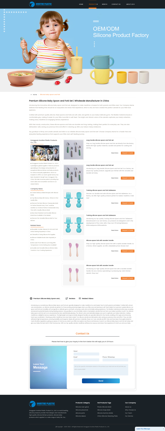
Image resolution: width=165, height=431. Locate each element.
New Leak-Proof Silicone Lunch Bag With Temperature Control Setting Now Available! (44, 244)
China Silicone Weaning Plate (107, 416)
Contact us (116, 4)
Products (92, 4)
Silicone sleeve (81, 416)
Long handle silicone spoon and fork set (100, 140)
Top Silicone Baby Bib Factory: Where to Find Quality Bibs (44, 199)
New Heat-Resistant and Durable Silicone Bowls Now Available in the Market (43, 214)
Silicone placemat (82, 410)
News (104, 4)
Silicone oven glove (82, 407)
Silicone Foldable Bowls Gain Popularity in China (43, 239)
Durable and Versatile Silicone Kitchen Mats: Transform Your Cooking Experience (44, 249)
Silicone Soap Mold (103, 410)
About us (129, 4)
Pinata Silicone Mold (104, 407)
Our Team (128, 413)
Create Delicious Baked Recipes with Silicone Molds (44, 194)
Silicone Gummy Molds (105, 413)
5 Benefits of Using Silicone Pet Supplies (43, 235)
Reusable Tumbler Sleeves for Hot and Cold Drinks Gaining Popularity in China (44, 230)
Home (81, 4)
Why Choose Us (130, 410)
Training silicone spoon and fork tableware (101, 190)
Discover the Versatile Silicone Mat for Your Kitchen (44, 219)
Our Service (129, 416)
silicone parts (80, 413)
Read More (114, 153)
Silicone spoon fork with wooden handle (100, 240)
